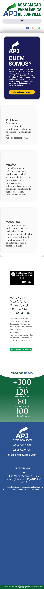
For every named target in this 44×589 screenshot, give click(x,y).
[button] (22, 20)
